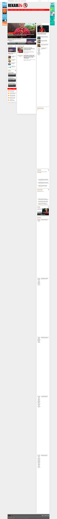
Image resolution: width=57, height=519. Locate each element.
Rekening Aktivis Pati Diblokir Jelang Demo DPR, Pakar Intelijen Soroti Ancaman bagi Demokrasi (45, 278)
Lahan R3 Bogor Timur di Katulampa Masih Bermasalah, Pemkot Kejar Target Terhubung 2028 (44, 48)
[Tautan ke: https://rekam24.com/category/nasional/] (15, 70)
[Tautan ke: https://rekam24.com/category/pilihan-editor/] (48, 170)
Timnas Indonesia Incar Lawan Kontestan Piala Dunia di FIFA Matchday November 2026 (13, 93)
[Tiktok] (47, 515)
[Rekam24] (18, 5)
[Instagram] (44, 515)
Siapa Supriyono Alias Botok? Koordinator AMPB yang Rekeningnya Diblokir (45, 219)
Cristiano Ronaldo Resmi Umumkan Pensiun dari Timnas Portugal (12, 91)
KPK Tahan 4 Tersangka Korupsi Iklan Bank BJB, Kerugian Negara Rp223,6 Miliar (44, 40)
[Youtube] (45, 515)
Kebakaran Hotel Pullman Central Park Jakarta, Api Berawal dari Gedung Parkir (44, 37)
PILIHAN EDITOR (13, 31)
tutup (6, 2)
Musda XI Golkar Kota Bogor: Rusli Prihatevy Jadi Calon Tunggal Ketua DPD (13, 60)
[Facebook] (42, 515)
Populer (10, 88)
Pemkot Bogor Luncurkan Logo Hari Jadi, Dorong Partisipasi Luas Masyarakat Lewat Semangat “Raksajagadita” (20, 34)
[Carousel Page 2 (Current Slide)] (22, 37)
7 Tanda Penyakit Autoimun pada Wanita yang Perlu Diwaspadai (44, 396)
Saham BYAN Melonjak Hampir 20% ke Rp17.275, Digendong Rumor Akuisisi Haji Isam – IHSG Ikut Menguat (43, 182)
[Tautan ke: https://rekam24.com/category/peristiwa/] (48, 189)
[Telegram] (48, 515)
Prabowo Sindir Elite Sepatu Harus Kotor (13, 63)
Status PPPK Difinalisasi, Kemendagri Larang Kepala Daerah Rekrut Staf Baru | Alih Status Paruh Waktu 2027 (31, 43)
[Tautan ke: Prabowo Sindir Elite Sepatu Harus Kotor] (9, 63)
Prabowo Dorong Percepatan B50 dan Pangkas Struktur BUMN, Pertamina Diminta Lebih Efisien (45, 44)
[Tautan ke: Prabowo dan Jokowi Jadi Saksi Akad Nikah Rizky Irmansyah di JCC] (38, 483)
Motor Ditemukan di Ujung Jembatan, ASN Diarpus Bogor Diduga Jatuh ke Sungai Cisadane (43, 201)
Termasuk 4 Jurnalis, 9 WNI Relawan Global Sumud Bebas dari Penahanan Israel (12, 98)
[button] (48, 1)
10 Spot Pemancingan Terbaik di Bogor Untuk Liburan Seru (13, 95)
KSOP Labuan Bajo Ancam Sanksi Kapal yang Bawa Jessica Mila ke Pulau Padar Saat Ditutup (12, 43)
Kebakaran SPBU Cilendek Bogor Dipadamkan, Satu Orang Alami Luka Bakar (43, 204)
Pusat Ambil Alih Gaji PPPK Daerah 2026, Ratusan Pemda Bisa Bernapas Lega (13, 56)
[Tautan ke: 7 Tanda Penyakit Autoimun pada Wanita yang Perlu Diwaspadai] (38, 424)
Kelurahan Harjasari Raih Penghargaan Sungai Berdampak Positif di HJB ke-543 (29, 48)
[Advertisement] (28, 17)
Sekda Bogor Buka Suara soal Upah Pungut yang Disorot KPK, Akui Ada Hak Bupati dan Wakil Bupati (45, 337)
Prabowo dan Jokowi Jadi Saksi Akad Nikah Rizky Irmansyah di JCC (44, 455)
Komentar (14, 88)
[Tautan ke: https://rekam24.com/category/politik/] (15, 46)
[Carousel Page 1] (21, 37)
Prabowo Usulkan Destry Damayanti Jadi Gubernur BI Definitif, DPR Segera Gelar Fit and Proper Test (21, 43)
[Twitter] (43, 515)
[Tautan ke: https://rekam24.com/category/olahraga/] (48, 207)
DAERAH (10, 31)
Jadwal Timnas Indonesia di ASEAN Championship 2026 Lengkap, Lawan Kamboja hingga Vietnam (12, 100)
